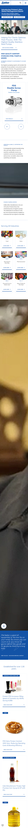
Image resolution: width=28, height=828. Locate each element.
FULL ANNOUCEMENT (19, 17)
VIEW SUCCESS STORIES (7, 47)
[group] (14, 105)
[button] (7, 126)
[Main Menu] (25, 2)
